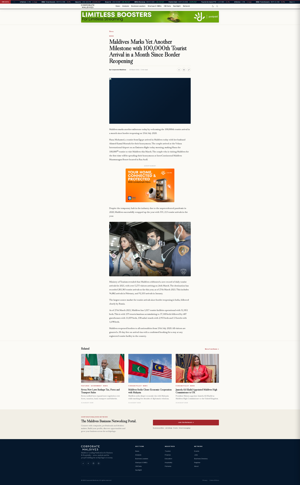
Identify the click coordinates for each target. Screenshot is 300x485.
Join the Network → (186, 422)
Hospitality (168, 462)
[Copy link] (189, 70)
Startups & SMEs (154, 6)
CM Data (167, 6)
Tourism (168, 451)
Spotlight (177, 6)
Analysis (125, 6)
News (118, 6)
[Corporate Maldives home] (87, 6)
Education (168, 459)
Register (197, 462)
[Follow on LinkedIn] (99, 463)
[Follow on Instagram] (93, 463)
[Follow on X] (88, 463)
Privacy (204, 480)
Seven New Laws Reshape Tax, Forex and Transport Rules (100, 391)
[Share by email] (184, 70)
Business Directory (201, 459)
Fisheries (168, 466)
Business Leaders (138, 6)
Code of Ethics (214, 480)
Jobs (196, 455)
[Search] (217, 6)
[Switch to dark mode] (213, 6)
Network (186, 6)
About (196, 466)
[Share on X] (179, 70)
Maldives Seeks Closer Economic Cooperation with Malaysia (150, 391)
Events (196, 451)
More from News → (212, 349)
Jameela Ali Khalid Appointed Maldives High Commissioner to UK (196, 391)
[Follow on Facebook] (83, 463)
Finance (168, 455)
